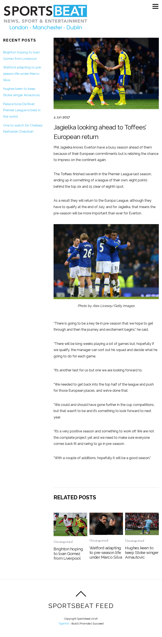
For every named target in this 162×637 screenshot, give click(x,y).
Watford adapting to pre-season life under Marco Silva (105, 552)
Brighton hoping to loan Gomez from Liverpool (68, 554)
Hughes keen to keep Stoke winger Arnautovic (142, 552)
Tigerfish (63, 623)
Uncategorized (63, 542)
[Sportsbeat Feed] (45, 30)
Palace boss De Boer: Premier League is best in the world (21, 110)
